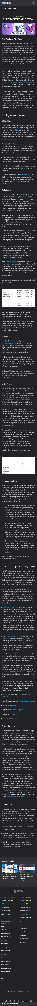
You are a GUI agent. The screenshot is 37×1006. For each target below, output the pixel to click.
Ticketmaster (23, 82)
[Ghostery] (6, 3)
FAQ (20, 925)
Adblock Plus (4, 929)
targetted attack (7, 343)
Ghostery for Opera (25, 910)
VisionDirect (9, 84)
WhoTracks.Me (6, 907)
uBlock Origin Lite (5, 950)
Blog (2, 978)
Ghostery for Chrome (25, 900)
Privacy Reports (5, 964)
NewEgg (32, 82)
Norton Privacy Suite (6, 936)
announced (21, 391)
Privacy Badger (4, 943)
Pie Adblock (4, 940)
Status (2, 957)
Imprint (24, 996)
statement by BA (26, 175)
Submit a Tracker (23, 931)
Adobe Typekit (18, 710)
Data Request (23, 935)
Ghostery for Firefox (25, 903)
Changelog (3, 982)
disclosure (10, 262)
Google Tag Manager (27, 701)
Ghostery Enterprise (5, 971)
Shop (2, 975)
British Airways (13, 82)
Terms (12, 996)
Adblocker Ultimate (5, 933)
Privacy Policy (18, 996)
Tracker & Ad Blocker (8, 900)
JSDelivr (16, 718)
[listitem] (10, 872)
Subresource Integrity (10, 607)
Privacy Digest (6, 910)
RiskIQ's (15, 130)
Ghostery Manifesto (5, 961)
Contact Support (23, 928)
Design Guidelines (24, 938)
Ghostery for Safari (25, 907)
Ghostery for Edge (25, 914)
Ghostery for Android (25, 917)
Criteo (14, 714)
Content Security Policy (14, 636)
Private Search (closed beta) (9, 903)
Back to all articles (11, 8)
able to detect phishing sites (16, 797)
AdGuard (3, 926)
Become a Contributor (6, 968)
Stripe (14, 705)
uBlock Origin (4, 947)
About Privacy (23, 942)
